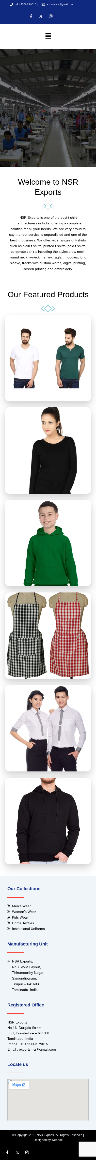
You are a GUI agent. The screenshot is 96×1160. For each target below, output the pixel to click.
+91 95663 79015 (34, 1044)
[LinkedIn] (50, 16)
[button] (48, 36)
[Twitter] (41, 16)
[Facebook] (31, 16)
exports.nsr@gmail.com (37, 1049)
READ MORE (48, 367)
